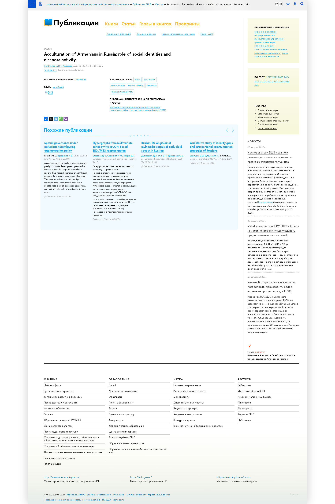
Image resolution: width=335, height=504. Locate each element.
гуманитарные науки (264, 42)
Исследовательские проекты (190, 391)
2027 (268, 77)
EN (281, 4)
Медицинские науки (268, 117)
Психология (80, 79)
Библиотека (244, 385)
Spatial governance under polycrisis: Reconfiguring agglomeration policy (61, 146)
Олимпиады (115, 396)
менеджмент (274, 52)
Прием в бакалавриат (121, 402)
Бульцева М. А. (212, 155)
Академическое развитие (187, 414)
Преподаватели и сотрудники (61, 402)
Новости (254, 141)
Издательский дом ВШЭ (251, 391)
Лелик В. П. (161, 155)
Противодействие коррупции (61, 431)
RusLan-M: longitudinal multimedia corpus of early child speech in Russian (161, 146)
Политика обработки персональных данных (148, 494)
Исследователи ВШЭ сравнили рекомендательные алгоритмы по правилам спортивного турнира (270, 157)
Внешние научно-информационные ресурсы (198, 425)
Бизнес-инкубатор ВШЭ (122, 437)
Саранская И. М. (114, 155)
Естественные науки (268, 113)
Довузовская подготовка (123, 391)
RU (276, 4)
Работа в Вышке (52, 463)
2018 (286, 81)
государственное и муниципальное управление (269, 37)
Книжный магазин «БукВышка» (254, 396)
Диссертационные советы (188, 402)
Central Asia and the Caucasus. (58, 66)
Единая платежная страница (60, 458)
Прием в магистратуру (121, 414)
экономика (273, 56)
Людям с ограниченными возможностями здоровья (73, 452)
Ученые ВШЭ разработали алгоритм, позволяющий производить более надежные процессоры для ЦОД (271, 286)
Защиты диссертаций (185, 408)
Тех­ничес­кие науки (267, 127)
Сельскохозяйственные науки (273, 120)
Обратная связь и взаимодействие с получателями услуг (137, 450)
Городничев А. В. (65, 155)
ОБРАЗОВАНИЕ (119, 379)
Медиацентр (245, 408)
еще (256, 85)
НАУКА (178, 379)
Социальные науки (267, 124)
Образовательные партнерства (126, 443)
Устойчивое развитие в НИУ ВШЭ (63, 396)
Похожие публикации (68, 130)
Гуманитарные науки (268, 110)
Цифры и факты (53, 385)
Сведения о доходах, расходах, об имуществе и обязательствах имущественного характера (71, 439)
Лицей (112, 385)
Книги (111, 24)
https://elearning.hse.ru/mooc (233, 477)
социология (260, 56)
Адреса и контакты (75, 494)
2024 (286, 77)
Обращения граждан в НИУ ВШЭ (62, 420)
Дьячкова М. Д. (148, 155)
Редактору (294, 494)
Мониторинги (181, 396)
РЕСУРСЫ (244, 379)
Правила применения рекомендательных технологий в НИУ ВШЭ (77, 499)
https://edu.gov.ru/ (141, 477)
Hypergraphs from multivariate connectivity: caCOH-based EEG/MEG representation (113, 146)
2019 (280, 81)
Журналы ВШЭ (246, 414)
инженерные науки (264, 45)
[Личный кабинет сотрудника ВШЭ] (294, 4)
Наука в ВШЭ (206, 34)
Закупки (48, 414)
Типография (244, 402)
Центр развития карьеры (123, 431)
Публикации (76, 22)
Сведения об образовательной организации (69, 446)
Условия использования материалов (105, 494)
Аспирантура (116, 420)
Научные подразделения (187, 385)
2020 (274, 81)
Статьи (128, 24)
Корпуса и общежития (56, 408)
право (285, 52)
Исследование (265, 202)
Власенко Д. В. (99, 155)
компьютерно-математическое (270, 49)
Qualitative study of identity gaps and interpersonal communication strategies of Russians (211, 146)
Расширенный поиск (146, 34)
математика (260, 52)
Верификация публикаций (118, 34)
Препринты (187, 24)
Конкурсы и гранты (184, 420)
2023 (256, 81)
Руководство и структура (58, 391)
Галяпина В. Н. (50, 70)
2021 (268, 81)
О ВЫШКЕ (50, 379)
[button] (130, 136)
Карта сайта (118, 499)
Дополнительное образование (126, 425)
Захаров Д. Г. (129, 155)
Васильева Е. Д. (197, 155)
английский (58, 87)
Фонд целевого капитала (58, 425)
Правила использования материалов (178, 34)
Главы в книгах (155, 24)
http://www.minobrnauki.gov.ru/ (61, 477)
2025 (280, 77)
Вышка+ (113, 408)
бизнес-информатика (265, 31)
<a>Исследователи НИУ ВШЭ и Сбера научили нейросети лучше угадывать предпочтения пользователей (273, 230)
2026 (274, 77)
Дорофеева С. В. (175, 155)
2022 (262, 81)
